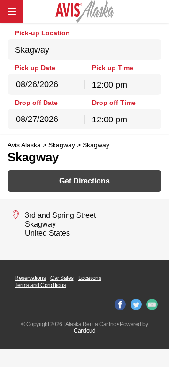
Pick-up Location (42, 33)
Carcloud (84, 330)
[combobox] (84, 49)
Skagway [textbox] (32, 50)
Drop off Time (114, 102)
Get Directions (84, 181)
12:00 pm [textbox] (109, 84)
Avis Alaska (24, 145)
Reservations (30, 278)
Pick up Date (35, 68)
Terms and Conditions (40, 285)
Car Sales (62, 278)
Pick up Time (112, 68)
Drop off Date (36, 102)
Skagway (61, 145)
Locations (89, 278)
